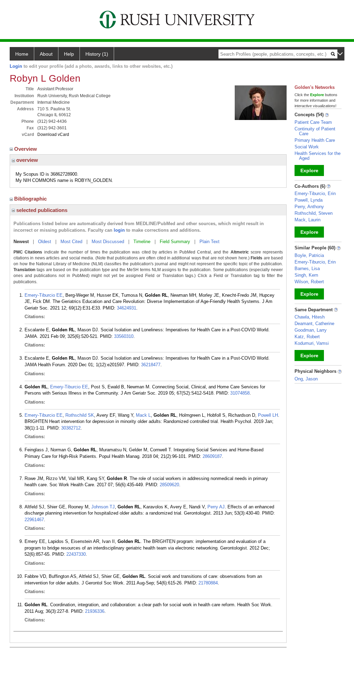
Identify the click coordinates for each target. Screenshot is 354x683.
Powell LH (268, 415)
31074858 (240, 393)
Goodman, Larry (311, 330)
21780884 (208, 582)
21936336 (94, 611)
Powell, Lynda (309, 200)
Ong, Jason (306, 378)
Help (69, 54)
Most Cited (71, 241)
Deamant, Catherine (314, 323)
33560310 (123, 336)
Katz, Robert (307, 336)
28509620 (169, 484)
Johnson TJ (103, 506)
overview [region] (26, 160)
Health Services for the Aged (318, 156)
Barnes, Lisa (307, 268)
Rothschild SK (79, 415)
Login (16, 66)
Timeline (141, 241)
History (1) (96, 54)
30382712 (71, 428)
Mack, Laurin (307, 219)
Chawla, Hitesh (310, 317)
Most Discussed (108, 241)
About (46, 54)
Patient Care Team (313, 122)
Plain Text (209, 241)
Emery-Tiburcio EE (44, 295)
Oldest (44, 241)
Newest (21, 241)
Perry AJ (216, 506)
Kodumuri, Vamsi (312, 343)
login (119, 230)
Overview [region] (26, 149)
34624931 (126, 308)
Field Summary (175, 241)
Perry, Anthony (309, 206)
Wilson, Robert (309, 281)
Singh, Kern (306, 275)
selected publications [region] (41, 210)
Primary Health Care (315, 140)
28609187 (212, 456)
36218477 (150, 364)
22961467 (34, 519)
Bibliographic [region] (31, 199)
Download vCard (53, 134)
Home (21, 54)
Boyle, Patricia (309, 255)
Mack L (143, 415)
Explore (309, 170)
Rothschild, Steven (314, 213)
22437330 (76, 554)
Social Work (307, 146)
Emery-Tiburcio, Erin (315, 193)
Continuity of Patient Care (315, 131)
